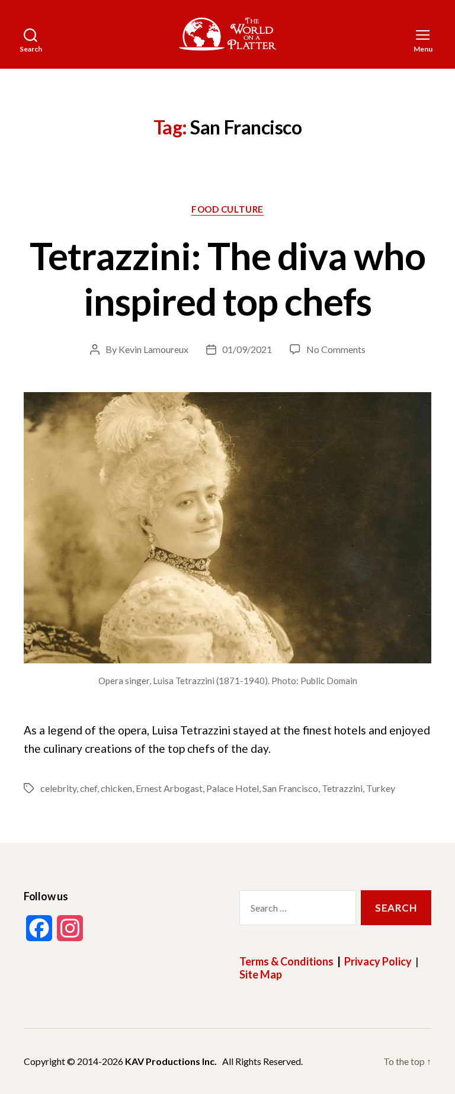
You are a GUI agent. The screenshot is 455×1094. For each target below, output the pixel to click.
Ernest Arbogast (169, 788)
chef (88, 788)
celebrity (58, 788)
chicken (116, 788)
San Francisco (290, 788)
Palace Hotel (232, 788)
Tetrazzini (342, 788)
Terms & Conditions (286, 961)
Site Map (260, 974)
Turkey (380, 788)
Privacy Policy (378, 961)
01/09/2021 (247, 349)
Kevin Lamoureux (153, 349)
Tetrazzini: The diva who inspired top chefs (228, 278)
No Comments (336, 349)
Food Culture (227, 209)
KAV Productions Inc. (171, 1061)
